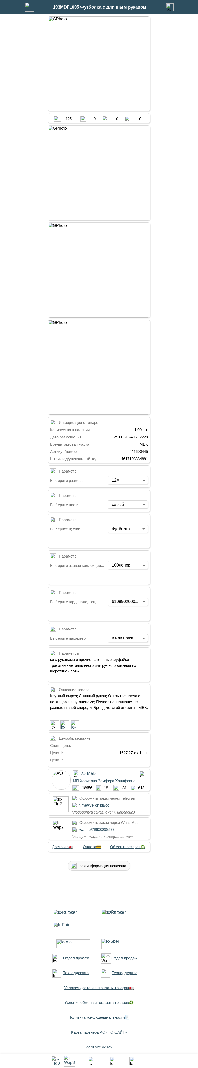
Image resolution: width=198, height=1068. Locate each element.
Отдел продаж (76, 958)
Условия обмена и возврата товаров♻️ (99, 1002)
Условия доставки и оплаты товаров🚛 (99, 988)
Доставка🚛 (62, 847)
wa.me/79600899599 (96, 829)
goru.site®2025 (99, 1047)
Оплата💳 (92, 847)
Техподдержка (76, 973)
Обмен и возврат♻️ (127, 847)
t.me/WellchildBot (94, 805)
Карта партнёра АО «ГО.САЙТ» (99, 1032)
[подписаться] (54, 724)
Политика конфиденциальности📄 (99, 1017)
